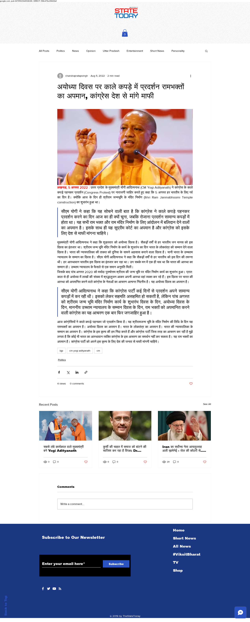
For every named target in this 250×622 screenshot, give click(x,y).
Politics (61, 50)
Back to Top (6, 606)
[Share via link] (86, 372)
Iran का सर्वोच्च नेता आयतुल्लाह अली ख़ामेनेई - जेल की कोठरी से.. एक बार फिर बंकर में (182, 449)
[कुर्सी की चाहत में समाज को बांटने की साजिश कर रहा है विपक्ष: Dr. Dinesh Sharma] (125, 426)
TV (175, 562)
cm (98, 350)
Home (178, 530)
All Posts (44, 50)
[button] (125, 33)
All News (182, 546)
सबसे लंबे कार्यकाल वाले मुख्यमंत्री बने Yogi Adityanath (64, 448)
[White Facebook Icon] (43, 589)
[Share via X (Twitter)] (68, 372)
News (75, 50)
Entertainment (135, 50)
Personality (177, 50)
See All (207, 404)
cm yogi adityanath (79, 350)
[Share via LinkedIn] (77, 372)
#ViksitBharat (186, 554)
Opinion (91, 50)
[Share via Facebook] (59, 372)
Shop (178, 570)
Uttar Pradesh (111, 50)
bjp (61, 350)
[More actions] (190, 76)
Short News (157, 50)
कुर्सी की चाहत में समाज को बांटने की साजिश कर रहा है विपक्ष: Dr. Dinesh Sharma (124, 449)
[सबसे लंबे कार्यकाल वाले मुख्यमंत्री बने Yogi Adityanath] (65, 426)
